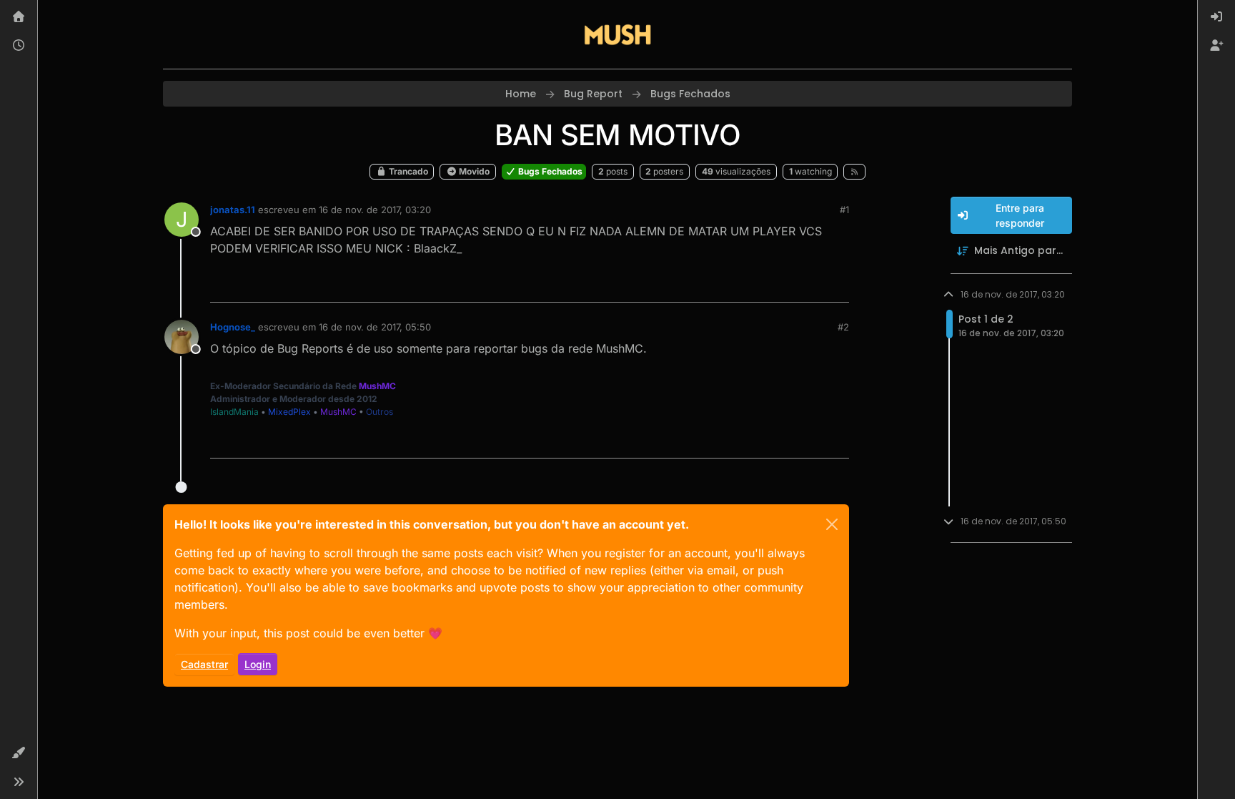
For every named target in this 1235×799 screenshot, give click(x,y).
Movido (473, 171)
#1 (844, 209)
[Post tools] (837, 285)
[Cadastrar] (1216, 45)
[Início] (18, 17)
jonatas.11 (232, 209)
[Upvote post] (786, 285)
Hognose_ (232, 327)
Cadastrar (204, 664)
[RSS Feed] (854, 172)
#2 (843, 327)
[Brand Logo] (617, 34)
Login (257, 664)
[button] (18, 753)
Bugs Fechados (549, 171)
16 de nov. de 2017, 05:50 (375, 327)
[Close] (832, 524)
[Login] (1216, 17)
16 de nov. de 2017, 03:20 (375, 209)
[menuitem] (1216, 17)
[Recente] (18, 45)
